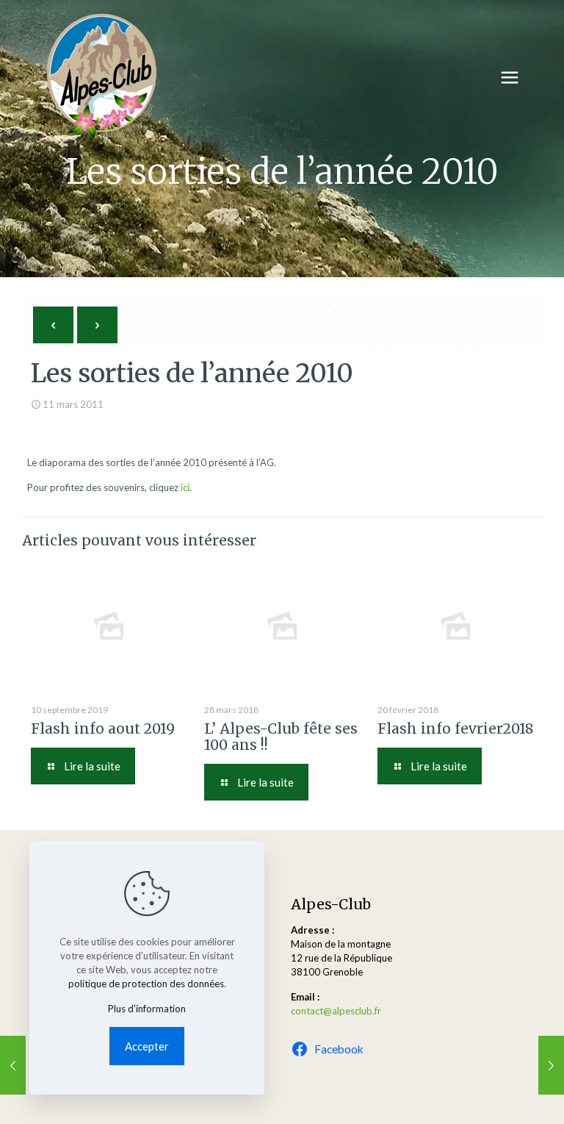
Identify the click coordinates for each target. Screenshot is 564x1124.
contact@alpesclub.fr (336, 1011)
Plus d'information (147, 1008)
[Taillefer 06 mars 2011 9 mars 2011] (13, 1065)
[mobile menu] (509, 77)
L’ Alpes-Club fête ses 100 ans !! (281, 736)
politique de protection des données (146, 983)
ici (185, 487)
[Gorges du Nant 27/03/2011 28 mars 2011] (551, 1065)
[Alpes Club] (101, 77)
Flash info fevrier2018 (455, 728)
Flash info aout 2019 (103, 728)
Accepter (147, 1046)
